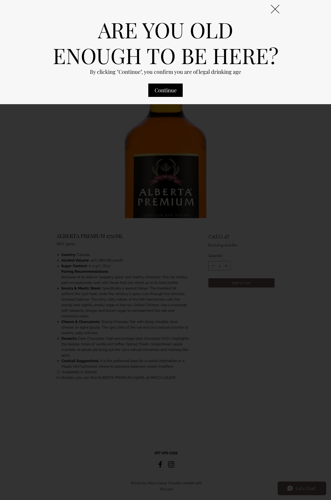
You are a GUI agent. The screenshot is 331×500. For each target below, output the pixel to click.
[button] (275, 9)
